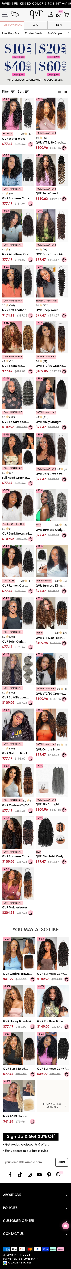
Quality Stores (20, 1263)
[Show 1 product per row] (59, 91)
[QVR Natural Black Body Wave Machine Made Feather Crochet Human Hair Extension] (18, 752)
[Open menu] (7, 14)
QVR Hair (14, 1255)
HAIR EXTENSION (12, 25)
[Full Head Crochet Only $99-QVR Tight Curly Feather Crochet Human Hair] (18, 477)
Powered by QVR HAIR (21, 1259)
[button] (33, 33)
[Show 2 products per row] (66, 91)
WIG (36, 25)
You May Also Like (35, 930)
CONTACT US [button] (13, 1234)
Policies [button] (10, 1208)
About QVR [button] (12, 1195)
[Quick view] (31, 144)
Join (62, 1162)
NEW (59, 25)
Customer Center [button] (18, 1221)
